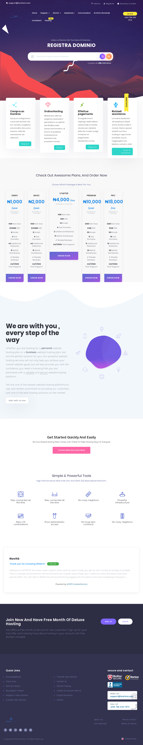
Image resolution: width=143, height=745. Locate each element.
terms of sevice (128, 724)
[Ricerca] (109, 56)
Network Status (13, 686)
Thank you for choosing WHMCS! (27, 563)
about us (98, 719)
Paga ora (92, 147)
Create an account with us (69, 690)
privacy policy (129, 719)
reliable (30, 372)
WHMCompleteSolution (77, 584)
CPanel (60, 700)
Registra (25, 144)
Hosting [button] (48, 20)
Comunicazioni (84, 13)
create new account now (71, 450)
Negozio (44, 13)
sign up (108, 621)
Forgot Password (64, 695)
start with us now (17, 400)
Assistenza (68, 13)
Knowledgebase (13, 677)
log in (125, 621)
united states (130, 739)
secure (44, 372)
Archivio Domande (102, 13)
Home (34, 13)
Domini (56, 13)
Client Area (11, 681)
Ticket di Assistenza (125, 151)
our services (100, 724)
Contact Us (62, 681)
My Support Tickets (15, 690)
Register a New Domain (17, 695)
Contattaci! (36, 20)
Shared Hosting (64, 686)
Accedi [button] (130, 14)
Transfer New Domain (16, 700)
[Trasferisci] (102, 56)
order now (14, 278)
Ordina (59, 147)
